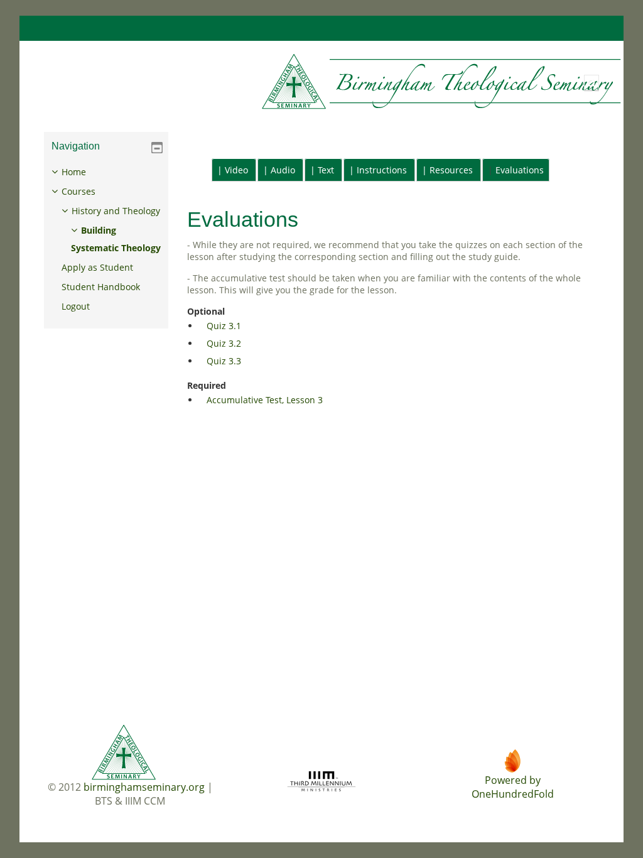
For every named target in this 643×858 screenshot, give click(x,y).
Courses (78, 191)
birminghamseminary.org (144, 787)
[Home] (329, 82)
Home (74, 172)
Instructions (382, 170)
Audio (283, 170)
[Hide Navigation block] (157, 147)
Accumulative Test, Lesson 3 (265, 400)
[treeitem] (105, 239)
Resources (451, 170)
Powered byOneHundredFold (513, 787)
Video (236, 170)
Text (326, 170)
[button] (591, 83)
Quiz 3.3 (224, 361)
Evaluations (519, 170)
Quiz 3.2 (224, 343)
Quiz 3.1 (224, 326)
